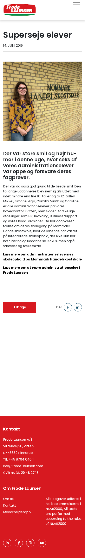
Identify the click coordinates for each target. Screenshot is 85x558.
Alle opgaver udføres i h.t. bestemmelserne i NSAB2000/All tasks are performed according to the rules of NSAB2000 (63, 511)
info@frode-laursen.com (23, 466)
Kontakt (9, 505)
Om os (8, 498)
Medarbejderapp (17, 512)
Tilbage (19, 307)
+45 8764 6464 (21, 459)
